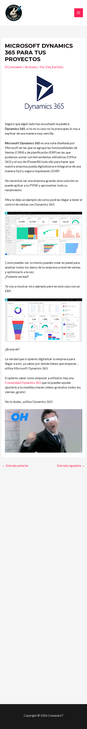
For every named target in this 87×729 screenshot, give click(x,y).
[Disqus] (43, 525)
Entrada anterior (15, 465)
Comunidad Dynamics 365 (23, 382)
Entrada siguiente (71, 465)
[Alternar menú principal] (78, 12)
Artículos (31, 67)
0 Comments (13, 67)
